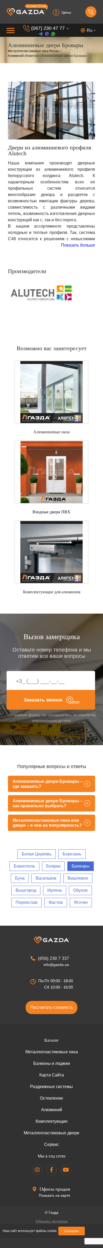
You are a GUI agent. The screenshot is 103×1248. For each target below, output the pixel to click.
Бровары (81, 866)
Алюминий (51, 1109)
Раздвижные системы (51, 1086)
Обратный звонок (90, 11)
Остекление (51, 1098)
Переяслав (27, 902)
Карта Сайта (51, 1075)
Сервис (51, 1144)
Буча (20, 878)
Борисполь (24, 866)
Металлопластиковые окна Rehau (33, 51)
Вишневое (78, 878)
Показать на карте (54, 1195)
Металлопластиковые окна (51, 1052)
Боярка (53, 866)
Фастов (56, 902)
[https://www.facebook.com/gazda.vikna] (51, 1170)
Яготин (81, 902)
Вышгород (26, 890)
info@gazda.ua (56, 965)
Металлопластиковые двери (51, 1133)
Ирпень (54, 890)
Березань (72, 854)
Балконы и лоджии (51, 1063)
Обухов (80, 890)
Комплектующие (52, 1121)
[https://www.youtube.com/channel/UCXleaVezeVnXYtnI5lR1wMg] (65, 1170)
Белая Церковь (37, 854)
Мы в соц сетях (51, 1156)
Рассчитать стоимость (51, 1007)
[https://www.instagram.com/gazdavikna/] (37, 1170)
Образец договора (52, 1221)
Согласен (71, 1231)
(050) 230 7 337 (53, 958)
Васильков (46, 878)
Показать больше (78, 245)
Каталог (51, 1040)
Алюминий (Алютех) (23, 56)
